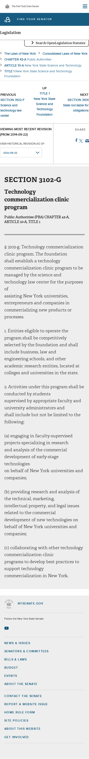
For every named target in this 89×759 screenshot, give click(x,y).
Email (86, 140)
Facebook (75, 140)
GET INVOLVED (16, 737)
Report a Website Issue (26, 704)
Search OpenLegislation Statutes (60, 43)
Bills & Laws (15, 659)
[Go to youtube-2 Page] (7, 628)
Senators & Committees (26, 651)
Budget (11, 667)
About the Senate (20, 684)
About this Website (22, 728)
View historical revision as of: (22, 143)
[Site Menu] (84, 6)
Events (10, 675)
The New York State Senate (25, 6)
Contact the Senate (23, 696)
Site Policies (16, 720)
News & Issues (17, 643)
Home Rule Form (19, 712)
